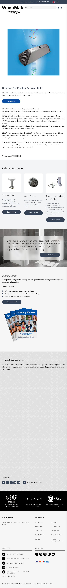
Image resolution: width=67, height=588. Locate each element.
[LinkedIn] (49, 554)
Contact (37, 539)
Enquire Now (11, 101)
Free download (12, 302)
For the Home (39, 531)
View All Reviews (50, 255)
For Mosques (39, 526)
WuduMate (7, 517)
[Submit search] (26, 7)
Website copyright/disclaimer (57, 540)
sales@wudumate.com (34, 482)
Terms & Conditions (57, 535)
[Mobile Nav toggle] (65, 7)
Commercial (38, 522)
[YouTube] (53, 554)
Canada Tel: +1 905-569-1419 (15, 563)
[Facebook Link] (36, 554)
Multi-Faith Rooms (40, 535)
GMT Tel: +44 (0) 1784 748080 (15, 554)
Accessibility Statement (8, 576)
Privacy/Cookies (55, 531)
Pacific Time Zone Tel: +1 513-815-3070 (18, 558)
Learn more (11, 212)
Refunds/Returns (56, 526)
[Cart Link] (61, 8)
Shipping (53, 522)
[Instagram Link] (40, 554)
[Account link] (58, 8)
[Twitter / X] (44, 554)
